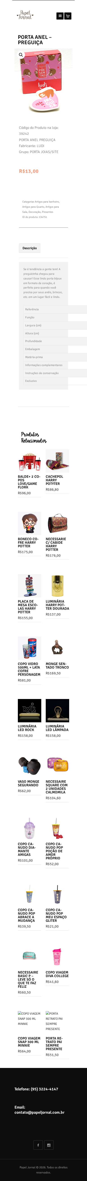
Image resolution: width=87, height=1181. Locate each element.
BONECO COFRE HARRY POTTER (28, 542)
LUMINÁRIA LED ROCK (27, 728)
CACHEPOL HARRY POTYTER (54, 480)
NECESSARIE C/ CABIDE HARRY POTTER (56, 544)
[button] (21, 55)
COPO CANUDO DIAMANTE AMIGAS (27, 849)
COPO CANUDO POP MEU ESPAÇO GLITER (56, 915)
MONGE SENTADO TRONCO (57, 666)
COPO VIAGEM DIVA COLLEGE (57, 974)
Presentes (47, 212)
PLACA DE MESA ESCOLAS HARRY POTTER (28, 606)
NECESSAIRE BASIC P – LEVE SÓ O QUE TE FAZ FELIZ (28, 979)
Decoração (35, 212)
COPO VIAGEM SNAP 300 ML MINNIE (29, 1042)
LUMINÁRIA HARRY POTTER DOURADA (57, 605)
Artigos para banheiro (47, 201)
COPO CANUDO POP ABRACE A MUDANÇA (26, 915)
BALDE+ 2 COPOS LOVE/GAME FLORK (29, 482)
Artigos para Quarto (33, 207)
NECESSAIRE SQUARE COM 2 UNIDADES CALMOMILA (57, 787)
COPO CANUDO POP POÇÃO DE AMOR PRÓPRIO (54, 851)
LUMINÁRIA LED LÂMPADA (57, 728)
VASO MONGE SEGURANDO (28, 783)
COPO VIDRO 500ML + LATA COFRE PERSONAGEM (29, 669)
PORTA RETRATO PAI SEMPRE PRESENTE (54, 1043)
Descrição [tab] (30, 248)
